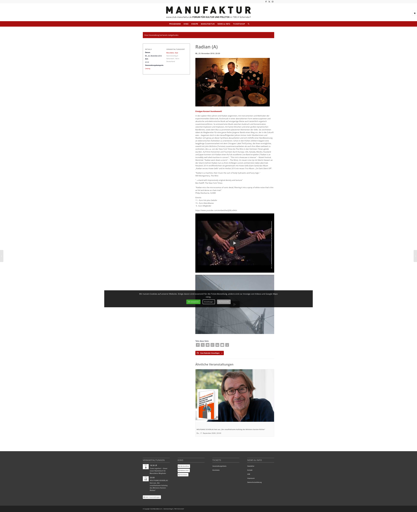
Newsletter (250, 466)
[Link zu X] (269, 1)
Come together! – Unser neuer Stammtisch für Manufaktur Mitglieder (158, 470)
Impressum (251, 478)
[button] (198, 345)
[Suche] (247, 24)
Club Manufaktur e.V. (156, 509)
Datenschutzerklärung (254, 482)
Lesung (147, 68)
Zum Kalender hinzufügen (210, 353)
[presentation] (234, 398)
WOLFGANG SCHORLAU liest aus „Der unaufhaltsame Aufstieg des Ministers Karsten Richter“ (231, 429)
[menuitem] (175, 24)
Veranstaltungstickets (219, 466)
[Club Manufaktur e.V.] (208, 12)
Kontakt (249, 470)
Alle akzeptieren (193, 302)
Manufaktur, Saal (172, 53)
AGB (248, 474)
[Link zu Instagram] (272, 1)
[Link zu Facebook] (266, 1)
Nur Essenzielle (224, 302)
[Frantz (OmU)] (1, 256)
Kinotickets (216, 470)
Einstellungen (208, 302)
